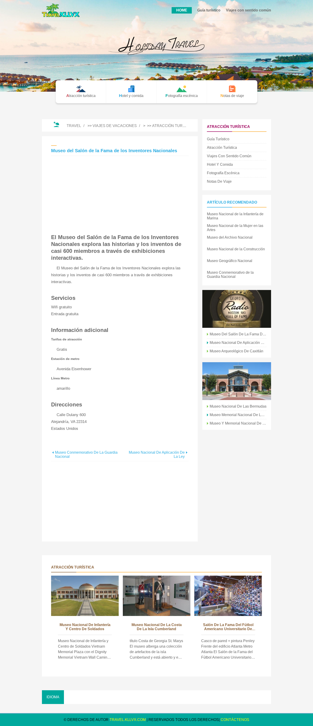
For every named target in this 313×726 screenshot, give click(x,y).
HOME (181, 10)
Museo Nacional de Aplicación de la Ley (157, 454)
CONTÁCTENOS (235, 720)
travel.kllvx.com (128, 720)
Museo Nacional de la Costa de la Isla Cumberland (157, 627)
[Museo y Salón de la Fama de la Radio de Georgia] (236, 309)
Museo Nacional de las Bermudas (238, 406)
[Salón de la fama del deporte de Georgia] (236, 381)
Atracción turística (173, 126)
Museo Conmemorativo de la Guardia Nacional (86, 454)
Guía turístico (208, 10)
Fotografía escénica (223, 173)
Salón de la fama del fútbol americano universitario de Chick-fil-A (228, 627)
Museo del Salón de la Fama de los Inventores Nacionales (238, 334)
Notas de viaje (219, 181)
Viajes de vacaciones (115, 126)
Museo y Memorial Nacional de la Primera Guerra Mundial (238, 423)
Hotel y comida (220, 164)
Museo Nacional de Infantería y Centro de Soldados (85, 627)
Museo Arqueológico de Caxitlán (236, 351)
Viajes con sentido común (248, 10)
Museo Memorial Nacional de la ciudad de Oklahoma (238, 415)
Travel (74, 126)
